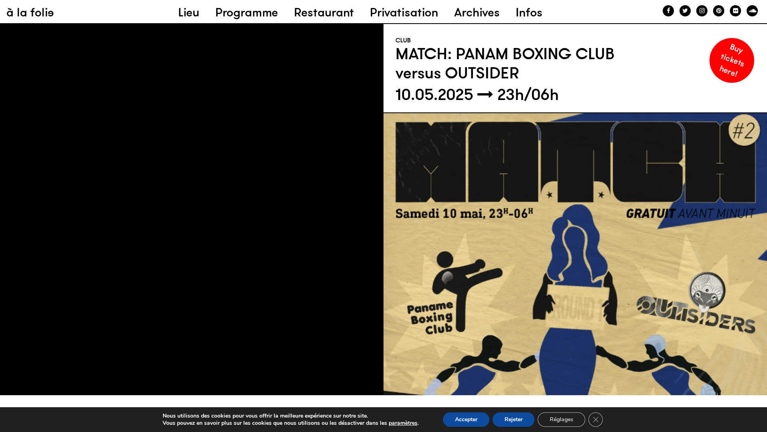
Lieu (188, 12)
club (403, 40)
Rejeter (514, 419)
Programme (246, 12)
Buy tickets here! (732, 59)
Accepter (466, 419)
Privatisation (404, 12)
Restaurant (324, 12)
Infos (529, 12)
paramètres (403, 423)
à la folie (30, 12)
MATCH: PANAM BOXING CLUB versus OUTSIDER (505, 63)
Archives (477, 12)
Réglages (561, 419)
